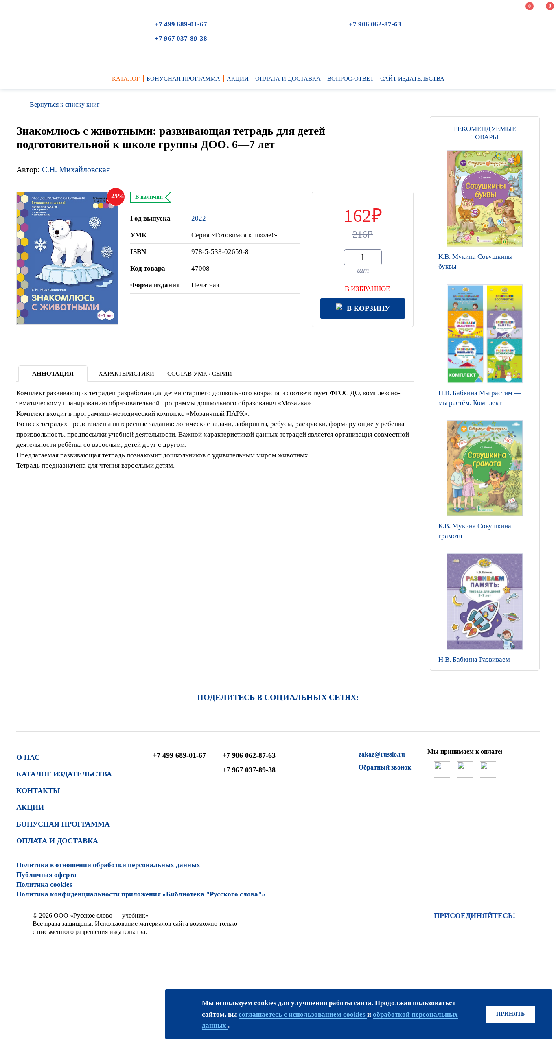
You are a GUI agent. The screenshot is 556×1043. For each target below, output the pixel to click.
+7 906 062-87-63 (375, 24)
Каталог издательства (64, 774)
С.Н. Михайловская (76, 169)
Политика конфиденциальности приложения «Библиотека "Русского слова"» (140, 894)
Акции (30, 807)
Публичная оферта (46, 875)
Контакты (38, 791)
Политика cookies (44, 884)
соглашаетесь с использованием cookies (303, 1014)
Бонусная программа (63, 824)
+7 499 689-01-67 (181, 24)
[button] (485, 660)
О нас (28, 757)
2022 (198, 218)
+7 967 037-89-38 (181, 38)
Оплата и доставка (57, 841)
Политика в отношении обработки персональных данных (108, 865)
